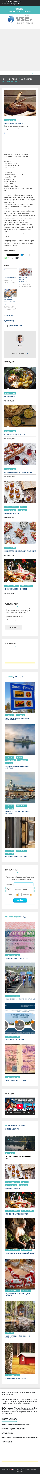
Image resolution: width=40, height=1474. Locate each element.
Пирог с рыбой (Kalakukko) (13, 123)
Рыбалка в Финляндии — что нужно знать (16, 1424)
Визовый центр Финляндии (14, 1039)
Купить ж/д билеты (17, 889)
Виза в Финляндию (12, 917)
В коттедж (22, 1125)
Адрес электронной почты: (14, 617)
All (6, 1125)
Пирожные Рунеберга (11, 513)
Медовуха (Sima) (9, 321)
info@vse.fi (18, 1)
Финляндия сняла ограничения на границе (20, 999)
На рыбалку (12, 1125)
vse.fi (26, 354)
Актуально (9, 677)
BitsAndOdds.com (7, 1408)
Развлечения (10, 760)
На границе (20, 715)
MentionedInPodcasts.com (21, 1403)
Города (23, 917)
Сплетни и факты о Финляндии (15, 1378)
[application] (20, 1106)
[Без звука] (29, 1113)
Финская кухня (10, 120)
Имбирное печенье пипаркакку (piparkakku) (20, 551)
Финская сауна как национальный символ (20, 1253)
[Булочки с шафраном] (10, 272)
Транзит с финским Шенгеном (15, 1080)
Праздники (26, 1290)
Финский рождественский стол (15, 589)
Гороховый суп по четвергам (14, 434)
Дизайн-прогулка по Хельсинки (16, 856)
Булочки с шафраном (10, 277)
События (9, 763)
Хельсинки (22, 510)
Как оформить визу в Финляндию (16, 958)
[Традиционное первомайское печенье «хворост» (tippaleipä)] (10, 293)
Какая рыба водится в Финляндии (13, 1429)
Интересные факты (11, 507)
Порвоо (23, 507)
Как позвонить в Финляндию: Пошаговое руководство (20, 1437)
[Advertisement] (20, 50)
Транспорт (18, 677)
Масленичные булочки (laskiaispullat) (23, 279)
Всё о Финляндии (20, 11)
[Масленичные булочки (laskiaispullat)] (25, 272)
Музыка (19, 757)
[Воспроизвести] (7, 1113)
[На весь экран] (33, 1113)
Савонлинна (22, 760)
